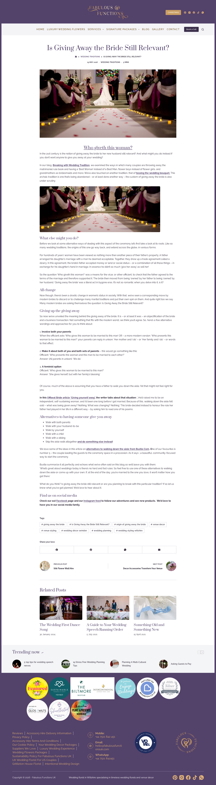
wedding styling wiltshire (129, 530)
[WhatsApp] (203, 12)
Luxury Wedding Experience (57, 748)
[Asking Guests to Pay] (163, 664)
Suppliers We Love (24, 748)
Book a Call (191, 29)
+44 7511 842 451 (105, 736)
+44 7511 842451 (104, 758)
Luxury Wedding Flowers (66, 29)
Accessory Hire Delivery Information (49, 733)
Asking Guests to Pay (181, 664)
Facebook (62, 500)
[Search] (203, 29)
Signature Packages (121, 29)
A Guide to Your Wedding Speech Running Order (106, 627)
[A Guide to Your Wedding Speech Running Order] (108, 608)
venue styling (48, 530)
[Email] (159, 549)
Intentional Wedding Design (62, 763)
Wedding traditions (110, 62)
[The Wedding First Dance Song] (61, 608)
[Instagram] (189, 12)
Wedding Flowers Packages (29, 752)
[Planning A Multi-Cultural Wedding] (114, 664)
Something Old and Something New (149, 627)
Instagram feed (92, 500)
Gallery (158, 29)
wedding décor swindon (74, 530)
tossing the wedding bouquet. (153, 173)
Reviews (17, 733)
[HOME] (76, 57)
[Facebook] (194, 12)
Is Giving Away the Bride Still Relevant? (89, 524)
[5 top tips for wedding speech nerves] (16, 664)
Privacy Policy (21, 737)
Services (94, 29)
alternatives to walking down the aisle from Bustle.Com (117, 449)
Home (40, 29)
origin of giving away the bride (130, 524)
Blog (145, 29)
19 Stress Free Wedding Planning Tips (89, 664)
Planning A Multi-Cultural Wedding (134, 664)
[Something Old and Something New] (155, 608)
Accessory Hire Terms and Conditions (35, 740)
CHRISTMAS (173, 12)
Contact (173, 29)
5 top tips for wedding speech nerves (38, 664)
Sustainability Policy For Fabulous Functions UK (41, 756)
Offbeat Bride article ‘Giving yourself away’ (71, 397)
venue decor (158, 524)
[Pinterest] (185, 12)
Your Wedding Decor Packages (57, 744)
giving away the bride (53, 524)
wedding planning (101, 530)
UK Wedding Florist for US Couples (34, 760)
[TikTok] (198, 12)
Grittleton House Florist (26, 763)
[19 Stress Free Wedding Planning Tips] (65, 664)
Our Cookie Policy (23, 744)
